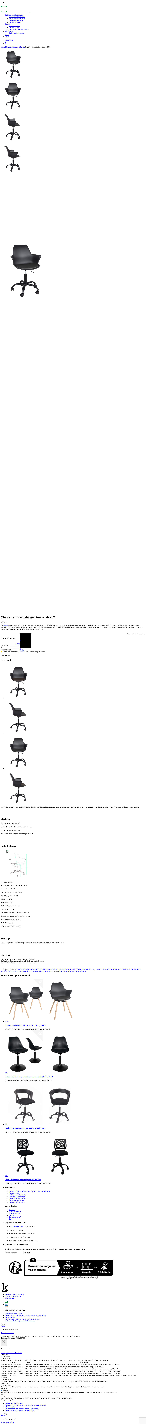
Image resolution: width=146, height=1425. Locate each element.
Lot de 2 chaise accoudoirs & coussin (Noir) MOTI (25, 1025)
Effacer (18, 644)
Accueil (3, 47)
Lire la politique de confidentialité (11, 1353)
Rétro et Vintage (81, 971)
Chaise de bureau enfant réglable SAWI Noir (23, 1180)
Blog (10, 1219)
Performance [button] (5, 1383)
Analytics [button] (4, 1389)
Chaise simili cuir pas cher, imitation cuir (108, 969)
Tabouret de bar (14, 27)
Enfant (7, 35)
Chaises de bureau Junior (16, 1202)
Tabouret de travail (14, 22)
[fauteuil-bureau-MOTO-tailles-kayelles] (17, 879)
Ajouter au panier (6, 649)
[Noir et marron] (21, 634)
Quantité (3, 645)
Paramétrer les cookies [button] (8, 1338)
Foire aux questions (15, 1211)
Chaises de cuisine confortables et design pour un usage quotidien (25, 1315)
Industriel (72, 971)
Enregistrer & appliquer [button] (8, 1400)
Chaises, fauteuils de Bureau (14, 1314)
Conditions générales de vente (14, 1294)
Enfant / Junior (63, 971)
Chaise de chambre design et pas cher (46, 969)
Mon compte (9, 40)
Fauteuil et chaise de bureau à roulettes (39, 971)
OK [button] (17, 1338)
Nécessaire (6, 1356)
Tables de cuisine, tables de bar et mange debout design (22, 1319)
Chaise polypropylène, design (86, 969)
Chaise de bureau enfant (16, 20)
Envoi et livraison (14, 1213)
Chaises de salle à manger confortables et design (20, 1321)
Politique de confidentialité (13, 1296)
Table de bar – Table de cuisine (18, 29)
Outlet (7, 36)
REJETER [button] (22, 1338)
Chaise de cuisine (14, 26)
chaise (5, 625)
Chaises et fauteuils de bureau (14, 15)
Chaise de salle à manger (16, 33)
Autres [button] (3, 1394)
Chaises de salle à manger (17, 1197)
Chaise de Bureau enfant (26, 969)
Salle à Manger (9, 31)
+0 (20, 640)
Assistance (12, 1210)
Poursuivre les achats (7, 1333)
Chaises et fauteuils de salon (17, 1195)
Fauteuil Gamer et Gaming (17, 18)
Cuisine (7, 24)
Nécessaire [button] (4, 1354)
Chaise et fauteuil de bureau (67, 969)
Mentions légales (10, 1298)
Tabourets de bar (10, 1317)
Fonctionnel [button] (4, 1377)
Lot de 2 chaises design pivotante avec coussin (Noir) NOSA (29, 1077)
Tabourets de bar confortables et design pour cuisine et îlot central (29, 1191)
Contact (11, 1215)
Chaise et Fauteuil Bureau (17, 17)
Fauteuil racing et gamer (16, 1200)
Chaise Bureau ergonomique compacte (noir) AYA (25, 1128)
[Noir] (21, 637)
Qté (8, 645)
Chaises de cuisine (14, 1193)
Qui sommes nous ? (15, 1217)
